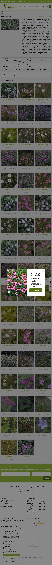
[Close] (43, 271)
